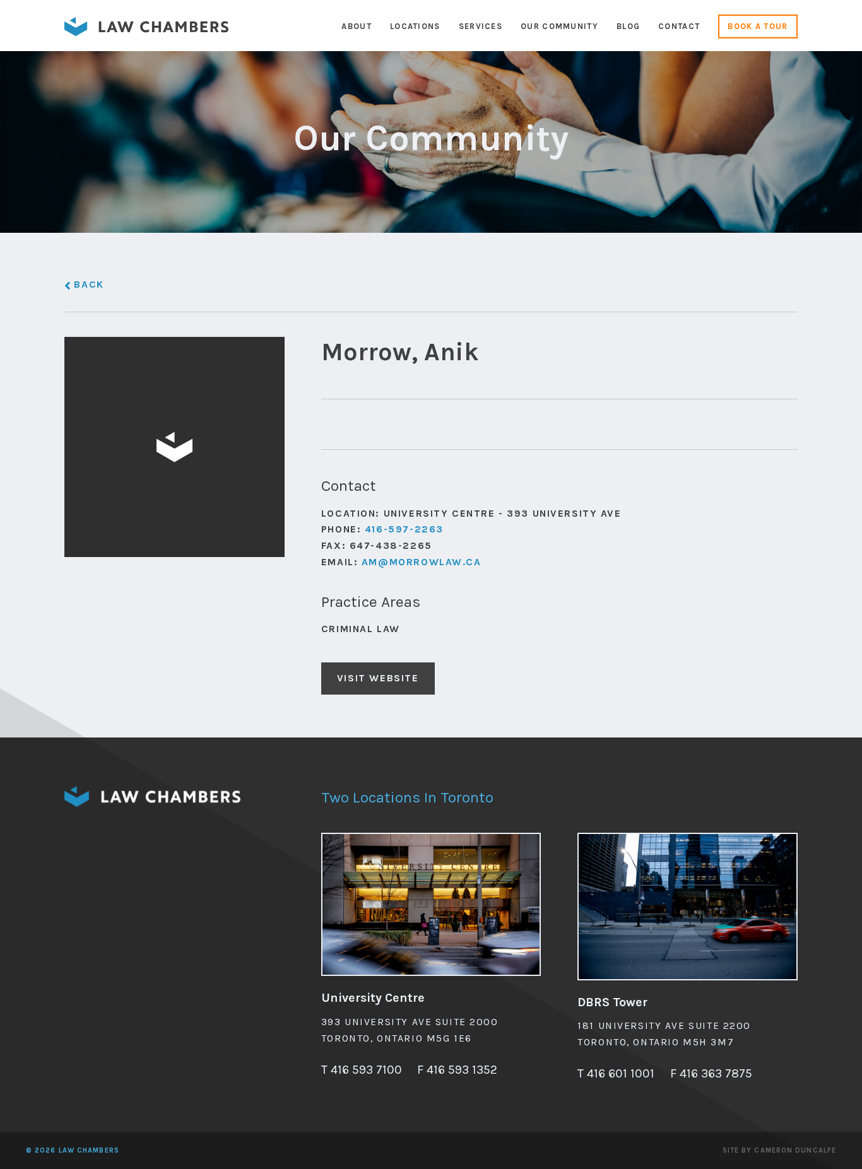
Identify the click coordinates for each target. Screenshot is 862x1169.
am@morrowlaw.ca (421, 562)
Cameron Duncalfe (795, 1150)
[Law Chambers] (146, 32)
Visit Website (378, 678)
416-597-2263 (404, 529)
